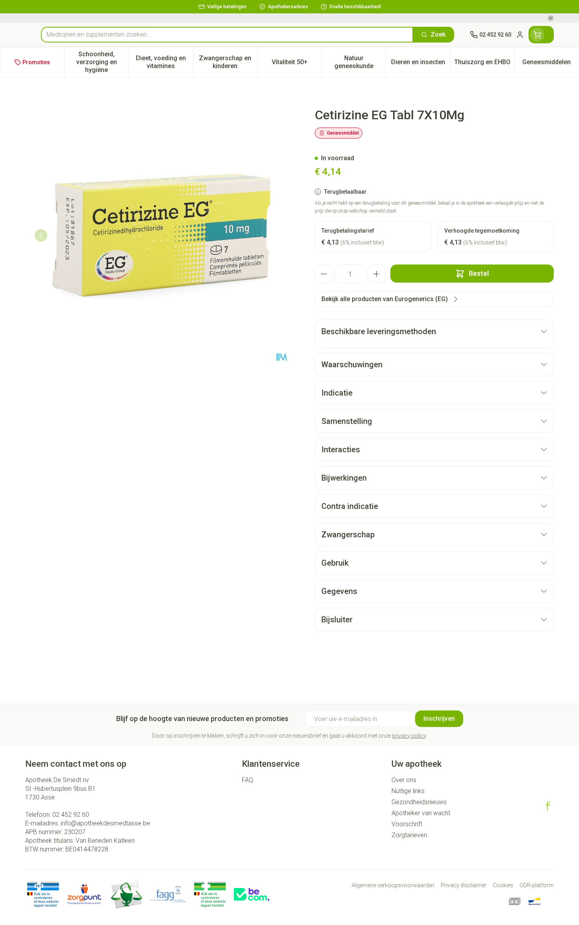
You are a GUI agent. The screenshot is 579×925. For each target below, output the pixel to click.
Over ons (404, 780)
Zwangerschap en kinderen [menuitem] (228, 62)
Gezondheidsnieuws (419, 802)
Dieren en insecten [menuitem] (420, 64)
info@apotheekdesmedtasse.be (105, 823)
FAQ (247, 780)
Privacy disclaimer (463, 885)
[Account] (520, 35)
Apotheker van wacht (421, 813)
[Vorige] (41, 235)
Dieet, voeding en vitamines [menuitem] (164, 62)
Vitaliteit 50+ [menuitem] (296, 64)
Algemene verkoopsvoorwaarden (393, 885)
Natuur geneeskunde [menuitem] (360, 62)
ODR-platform (537, 885)
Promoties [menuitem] (36, 62)
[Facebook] (548, 806)
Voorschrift (407, 824)
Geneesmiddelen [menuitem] (550, 64)
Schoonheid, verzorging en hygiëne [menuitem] (102, 62)
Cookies (503, 885)
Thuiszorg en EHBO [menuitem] (484, 64)
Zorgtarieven (409, 835)
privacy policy (409, 736)
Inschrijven (439, 718)
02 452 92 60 (70, 814)
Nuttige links (408, 791)
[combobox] (227, 35)
